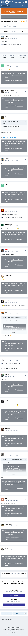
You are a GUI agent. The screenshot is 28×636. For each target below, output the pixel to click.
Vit (6, 116)
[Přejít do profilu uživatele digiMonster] (2, 225)
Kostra (7, 210)
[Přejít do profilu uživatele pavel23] (2, 65)
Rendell (7, 184)
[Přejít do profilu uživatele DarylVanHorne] (2, 91)
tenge (6, 548)
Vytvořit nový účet (14, 595)
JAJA (6, 454)
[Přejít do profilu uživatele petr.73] (2, 499)
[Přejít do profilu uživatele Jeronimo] (2, 429)
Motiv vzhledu (15, 627)
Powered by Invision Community (14, 633)
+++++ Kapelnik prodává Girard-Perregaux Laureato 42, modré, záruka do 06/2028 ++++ (14, 11)
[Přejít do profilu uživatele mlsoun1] (2, 375)
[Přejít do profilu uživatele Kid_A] (2, 250)
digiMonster (8, 224)
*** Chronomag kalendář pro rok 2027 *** (14, 16)
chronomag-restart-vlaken (9, 25)
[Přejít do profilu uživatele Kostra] (2, 210)
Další (23, 31)
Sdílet (7, 613)
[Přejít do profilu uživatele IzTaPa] (2, 360)
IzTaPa (7, 359)
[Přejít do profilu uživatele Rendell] (2, 185)
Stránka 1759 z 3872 (15, 31)
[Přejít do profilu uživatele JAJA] (2, 454)
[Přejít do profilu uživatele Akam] (2, 313)
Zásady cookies (14, 630)
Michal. (7, 301)
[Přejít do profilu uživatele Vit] (2, 117)
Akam (6, 312)
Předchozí (6, 31)
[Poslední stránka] (26, 31)
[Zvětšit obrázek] (11, 44)
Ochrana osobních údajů (9, 629)
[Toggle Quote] (3, 121)
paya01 (7, 158)
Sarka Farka (8, 524)
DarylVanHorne (9, 90)
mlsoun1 (7, 374)
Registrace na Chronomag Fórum (14, 470)
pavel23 (7, 65)
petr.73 (7, 498)
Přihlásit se (14, 604)
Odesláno (11, 38)
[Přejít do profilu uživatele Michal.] (2, 301)
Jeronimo (7, 428)
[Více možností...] (25, 38)
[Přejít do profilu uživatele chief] (2, 37)
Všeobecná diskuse (13, 26)
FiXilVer (7, 400)
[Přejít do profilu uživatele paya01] (2, 159)
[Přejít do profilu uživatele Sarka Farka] (2, 525)
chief (6, 37)
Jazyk (8, 627)
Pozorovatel (8, 275)
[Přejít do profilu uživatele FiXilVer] (2, 401)
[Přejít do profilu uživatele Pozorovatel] (2, 276)
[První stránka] (2, 31)
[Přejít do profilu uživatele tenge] (2, 549)
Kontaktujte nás (20, 629)
